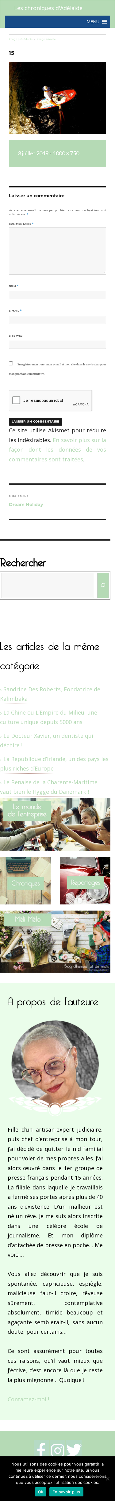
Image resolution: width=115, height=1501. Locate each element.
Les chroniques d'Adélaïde (48, 8)
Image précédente (21, 39)
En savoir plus (66, 1491)
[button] (92, 22)
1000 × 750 (66, 153)
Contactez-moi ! (28, 1399)
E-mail (15, 310)
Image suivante (46, 39)
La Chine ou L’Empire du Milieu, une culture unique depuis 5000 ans (48, 717)
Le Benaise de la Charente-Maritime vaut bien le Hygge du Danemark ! (49, 787)
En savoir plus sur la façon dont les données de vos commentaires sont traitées (57, 449)
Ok (41, 1491)
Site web (16, 335)
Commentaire (21, 223)
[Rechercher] (103, 585)
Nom (14, 285)
